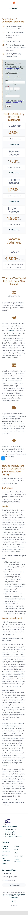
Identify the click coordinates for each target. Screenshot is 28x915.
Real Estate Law (10, 830)
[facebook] (12, 901)
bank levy (11, 331)
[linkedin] (15, 901)
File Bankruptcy (10, 832)
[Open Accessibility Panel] (3, 458)
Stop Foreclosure (11, 834)
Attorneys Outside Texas (13, 836)
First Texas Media (14, 897)
